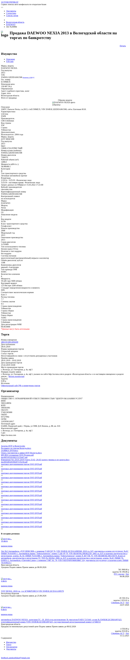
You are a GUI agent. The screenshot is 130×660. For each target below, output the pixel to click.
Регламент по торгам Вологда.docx (16, 448)
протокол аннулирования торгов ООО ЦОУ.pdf (21, 464)
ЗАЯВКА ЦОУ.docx (9, 450)
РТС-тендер (119, 574)
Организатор (11, 647)
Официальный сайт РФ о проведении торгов (20, 385)
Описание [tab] (10, 59)
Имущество (11, 642)
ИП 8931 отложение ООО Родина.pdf (17, 455)
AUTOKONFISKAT (9, 2)
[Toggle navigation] (2, 7)
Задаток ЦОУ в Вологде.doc (13, 446)
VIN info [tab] (9, 61)
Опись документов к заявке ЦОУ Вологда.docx (21, 453)
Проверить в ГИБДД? (28, 77)
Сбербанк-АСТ (117, 603)
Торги (8, 644)
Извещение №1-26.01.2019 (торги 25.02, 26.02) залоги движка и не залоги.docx (35, 460)
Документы (11, 649)
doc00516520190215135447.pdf (14, 457)
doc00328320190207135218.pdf (14, 462)
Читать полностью (16, 376)
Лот (127, 574)
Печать (123, 46)
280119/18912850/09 (9, 342)
